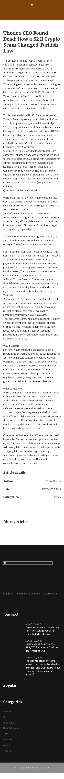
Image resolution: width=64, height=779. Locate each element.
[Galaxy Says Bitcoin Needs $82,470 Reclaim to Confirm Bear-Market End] (13, 645)
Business (8, 711)
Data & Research (12, 728)
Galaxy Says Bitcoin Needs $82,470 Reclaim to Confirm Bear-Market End (41, 647)
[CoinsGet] (32, 5)
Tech (5, 733)
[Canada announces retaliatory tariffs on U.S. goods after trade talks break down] (13, 628)
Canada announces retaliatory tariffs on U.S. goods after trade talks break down (42, 631)
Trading (7, 750)
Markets (7, 739)
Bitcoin (7, 717)
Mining (7, 745)
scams (57, 497)
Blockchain (9, 722)
